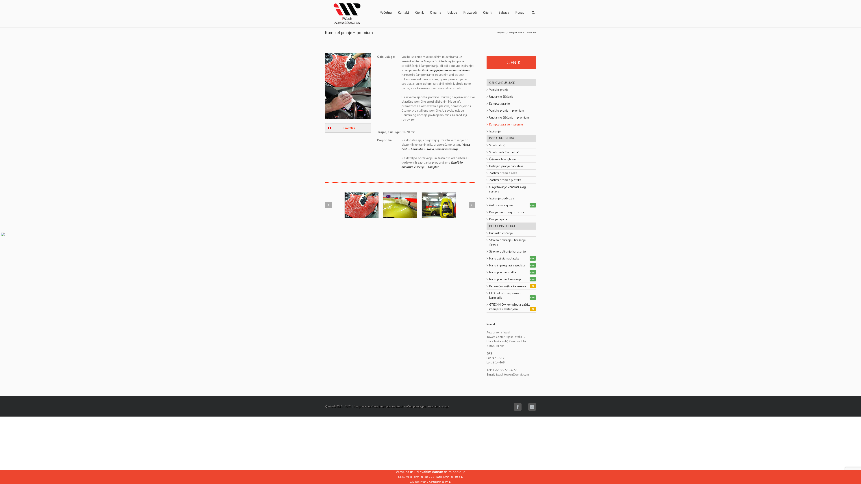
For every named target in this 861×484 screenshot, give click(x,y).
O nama (435, 12)
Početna (386, 12)
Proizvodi (470, 12)
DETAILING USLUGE (502, 226)
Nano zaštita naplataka (504, 258)
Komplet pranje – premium (507, 124)
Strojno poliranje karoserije (507, 251)
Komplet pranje (499, 104)
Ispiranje (495, 131)
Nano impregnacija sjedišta (507, 265)
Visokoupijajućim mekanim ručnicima (446, 70)
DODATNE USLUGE (502, 138)
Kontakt (403, 12)
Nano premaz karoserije (442, 149)
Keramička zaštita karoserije (507, 286)
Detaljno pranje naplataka (506, 166)
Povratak (349, 128)
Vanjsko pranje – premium (506, 110)
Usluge (452, 12)
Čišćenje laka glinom (503, 159)
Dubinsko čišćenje (501, 233)
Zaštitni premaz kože (503, 173)
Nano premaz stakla (502, 272)
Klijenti (487, 12)
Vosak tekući (497, 145)
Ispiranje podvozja (501, 198)
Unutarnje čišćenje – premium (509, 117)
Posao (519, 12)
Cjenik (419, 12)
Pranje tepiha (498, 219)
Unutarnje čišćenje (501, 97)
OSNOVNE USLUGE (502, 83)
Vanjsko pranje (499, 90)
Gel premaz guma (501, 205)
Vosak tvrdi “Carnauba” (504, 152)
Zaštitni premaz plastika (505, 180)
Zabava (503, 12)
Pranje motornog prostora (506, 212)
